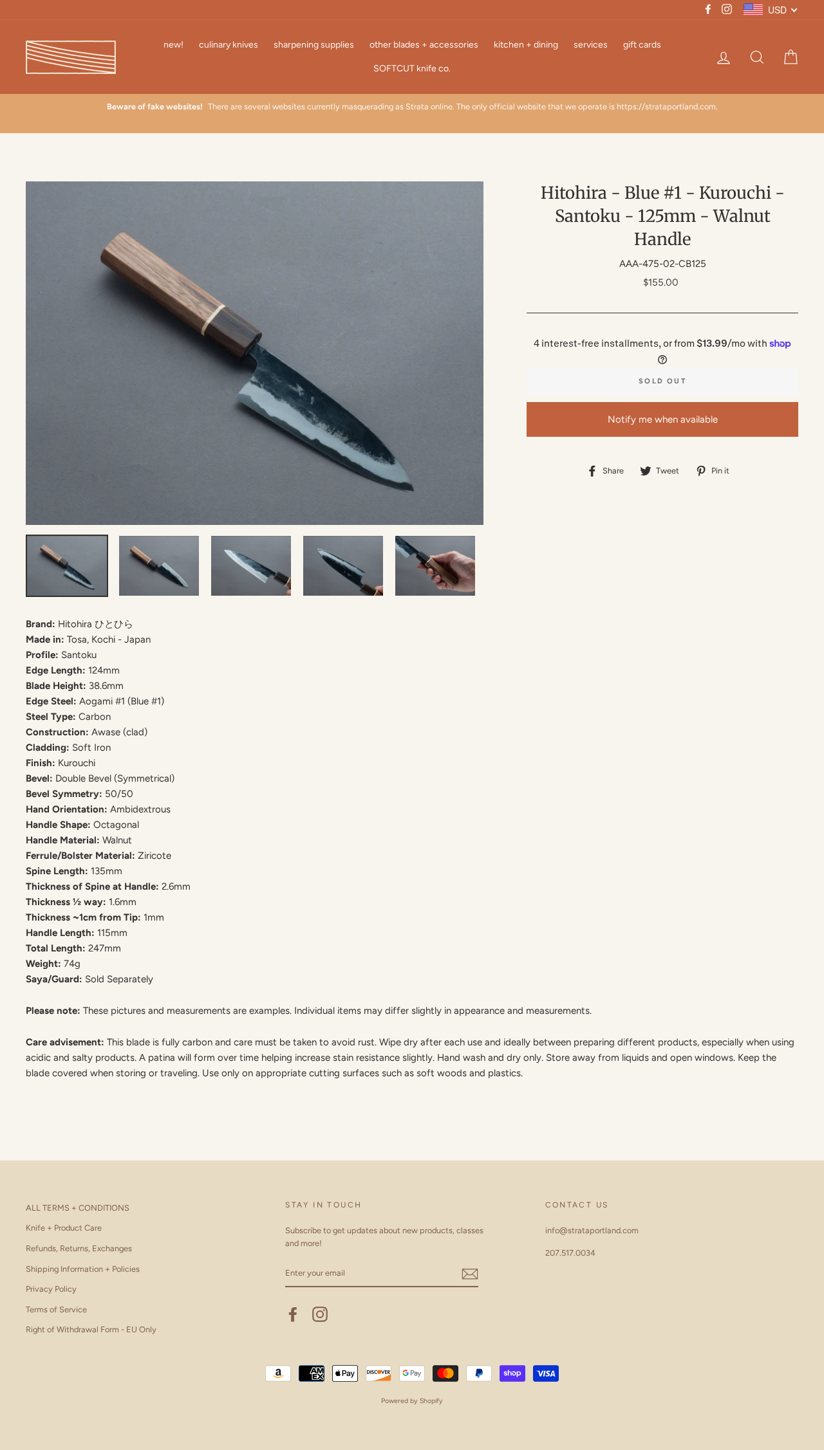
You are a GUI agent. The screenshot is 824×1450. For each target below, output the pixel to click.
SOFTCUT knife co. (412, 68)
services (591, 44)
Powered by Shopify (412, 1401)
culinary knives (228, 44)
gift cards (642, 44)
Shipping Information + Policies (83, 1269)
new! (173, 44)
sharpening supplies (314, 44)
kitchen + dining (526, 44)
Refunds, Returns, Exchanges (79, 1248)
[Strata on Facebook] (293, 1314)
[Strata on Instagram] (320, 1314)
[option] (412, 113)
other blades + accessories (424, 44)
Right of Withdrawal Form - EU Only (91, 1329)
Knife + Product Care (64, 1228)
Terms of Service (56, 1309)
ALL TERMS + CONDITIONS (77, 1208)
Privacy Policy (51, 1289)
